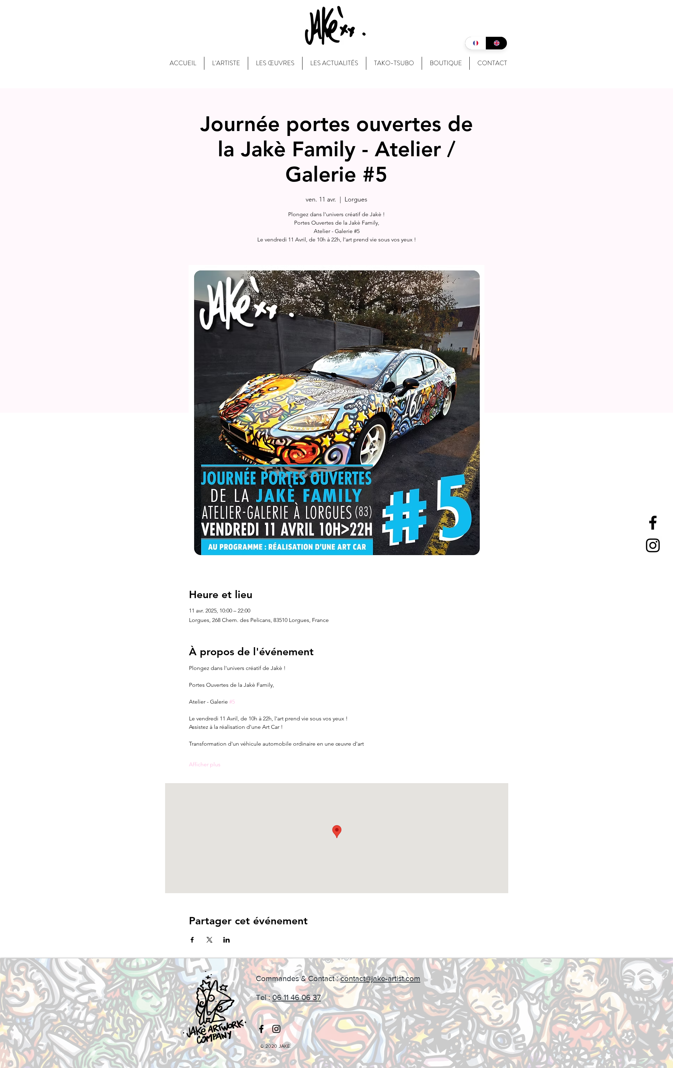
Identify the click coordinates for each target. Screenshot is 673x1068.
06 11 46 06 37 (296, 997)
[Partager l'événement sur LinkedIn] (226, 940)
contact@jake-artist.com (380, 978)
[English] (496, 43)
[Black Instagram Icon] (653, 545)
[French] (475, 43)
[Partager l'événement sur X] (209, 940)
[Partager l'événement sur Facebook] (192, 940)
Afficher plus (204, 764)
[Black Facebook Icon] (653, 522)
